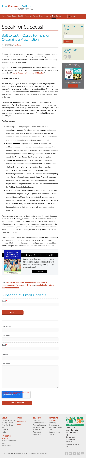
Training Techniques (9, 420)
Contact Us (43, 453)
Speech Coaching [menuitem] (18, 16)
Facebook (66, 453)
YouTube (82, 453)
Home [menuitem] (4, 16)
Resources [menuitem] (47, 16)
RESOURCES (21, 421)
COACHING (37, 418)
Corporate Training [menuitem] (31, 16)
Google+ (78, 453)
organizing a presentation (26, 282)
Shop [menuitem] (41, 16)
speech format (28, 285)
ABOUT (4, 418)
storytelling (10, 282)
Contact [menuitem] (58, 16)
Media (4, 432)
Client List (5, 430)
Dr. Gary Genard (7, 423)
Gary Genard (17, 45)
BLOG (19, 425)
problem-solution (12, 288)
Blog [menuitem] (53, 16)
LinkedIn (69, 57)
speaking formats (15, 285)
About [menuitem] (9, 16)
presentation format (43, 285)
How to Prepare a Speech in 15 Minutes (28, 73)
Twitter (65, 57)
